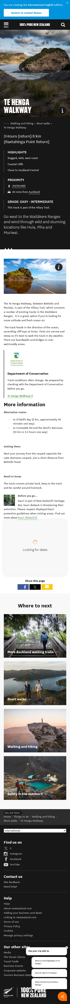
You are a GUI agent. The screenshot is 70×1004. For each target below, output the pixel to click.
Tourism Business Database (20, 975)
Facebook (15, 859)
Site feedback (12, 882)
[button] (6, 25)
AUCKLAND (18, 185)
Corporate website (15, 970)
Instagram (15, 853)
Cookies (8, 930)
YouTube (14, 864)
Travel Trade (11, 961)
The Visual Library (14, 957)
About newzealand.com (18, 908)
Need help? (10, 886)
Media (7, 952)
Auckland (34, 192)
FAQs (7, 903)
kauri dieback (27, 517)
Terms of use (11, 921)
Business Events (13, 966)
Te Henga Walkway (20, 396)
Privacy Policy (12, 926)
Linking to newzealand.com (20, 917)
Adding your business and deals (23, 912)
